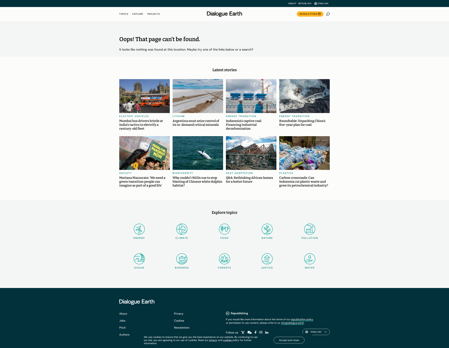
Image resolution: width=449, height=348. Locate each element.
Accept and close (289, 340)
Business (182, 267)
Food (224, 238)
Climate (181, 238)
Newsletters (308, 14)
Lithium (179, 116)
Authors (124, 334)
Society (125, 173)
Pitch (122, 327)
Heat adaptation (239, 173)
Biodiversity (183, 173)
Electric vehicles (134, 116)
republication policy (302, 319)
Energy (139, 238)
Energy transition (241, 116)
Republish (304, 3)
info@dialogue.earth (292, 322)
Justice (267, 267)
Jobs (122, 320)
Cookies (179, 320)
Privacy (178, 313)
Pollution (309, 238)
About (292, 3)
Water (310, 267)
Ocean (139, 267)
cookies (227, 340)
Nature (267, 238)
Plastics (286, 173)
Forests (224, 267)
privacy (213, 340)
